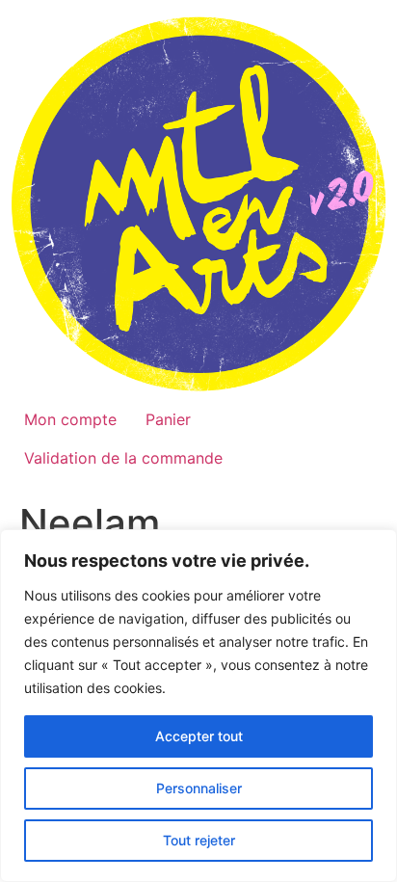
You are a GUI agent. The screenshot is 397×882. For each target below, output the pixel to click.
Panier (168, 419)
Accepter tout (199, 736)
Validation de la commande (123, 458)
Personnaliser (199, 788)
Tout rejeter (199, 840)
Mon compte (70, 419)
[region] (198, 705)
